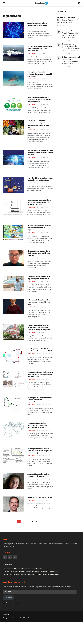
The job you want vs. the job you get (39, 497)
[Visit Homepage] (41, 3)
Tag (9, 11)
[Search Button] (79, 3)
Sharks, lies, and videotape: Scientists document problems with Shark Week (39, 74)
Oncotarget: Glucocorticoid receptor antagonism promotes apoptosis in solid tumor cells (40, 374)
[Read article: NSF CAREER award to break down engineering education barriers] (13, 283)
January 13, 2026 (42, 28)
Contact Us (6, 615)
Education (14, 11)
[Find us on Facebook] (5, 557)
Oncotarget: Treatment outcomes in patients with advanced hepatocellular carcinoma (39, 400)
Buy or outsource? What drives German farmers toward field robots (66, 20)
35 (32, 521)
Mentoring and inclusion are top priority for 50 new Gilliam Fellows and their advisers (39, 100)
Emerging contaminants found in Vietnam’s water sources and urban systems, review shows (31, 571)
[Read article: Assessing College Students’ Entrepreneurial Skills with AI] (13, 30)
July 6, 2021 (41, 307)
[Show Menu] (4, 3)
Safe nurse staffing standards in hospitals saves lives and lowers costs (38, 302)
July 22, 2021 (41, 104)
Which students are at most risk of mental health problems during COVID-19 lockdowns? (39, 202)
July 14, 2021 (41, 258)
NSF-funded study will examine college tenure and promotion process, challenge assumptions (38, 328)
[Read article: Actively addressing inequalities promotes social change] (13, 481)
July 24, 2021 (41, 53)
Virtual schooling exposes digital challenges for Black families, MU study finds (38, 253)
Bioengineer (32, 28)
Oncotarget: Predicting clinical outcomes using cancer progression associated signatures (40, 451)
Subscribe (8, 598)
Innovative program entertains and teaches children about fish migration (39, 228)
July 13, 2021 (41, 281)
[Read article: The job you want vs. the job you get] (13, 504)
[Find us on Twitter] (10, 557)
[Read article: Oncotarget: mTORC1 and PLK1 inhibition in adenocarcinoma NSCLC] (13, 355)
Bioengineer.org (7, 618)
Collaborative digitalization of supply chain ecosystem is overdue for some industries (40, 153)
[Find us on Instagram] (15, 557)
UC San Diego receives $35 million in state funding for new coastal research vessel (39, 49)
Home (4, 11)
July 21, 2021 (41, 207)
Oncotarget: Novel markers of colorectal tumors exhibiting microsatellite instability (37, 425)
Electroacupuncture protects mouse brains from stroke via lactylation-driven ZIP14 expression (31, 574)
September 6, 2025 (43, 332)
